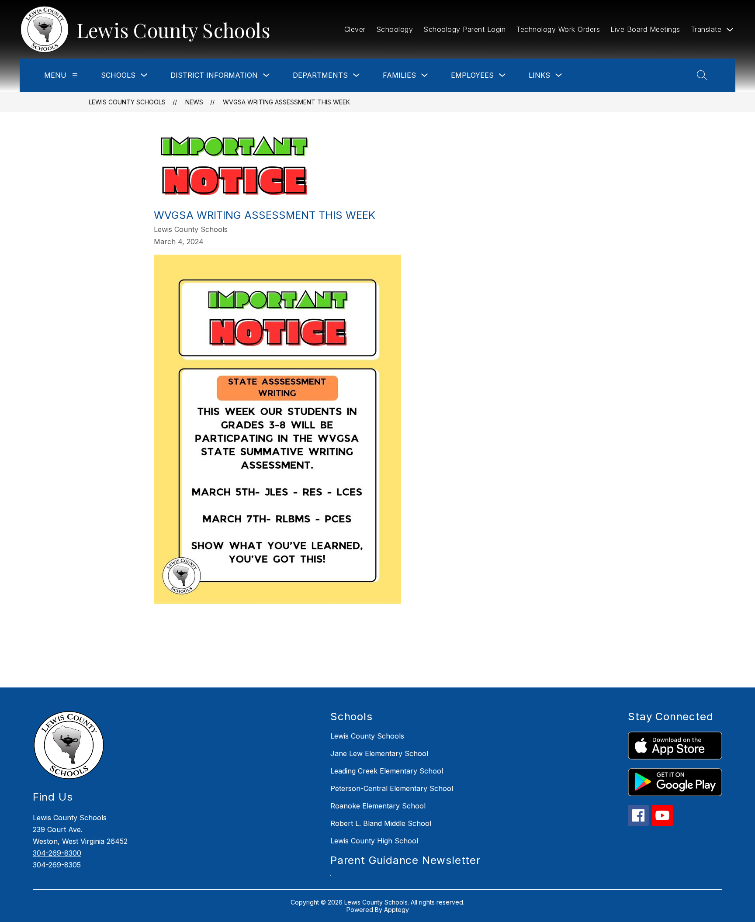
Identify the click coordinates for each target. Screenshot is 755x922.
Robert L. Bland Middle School (380, 823)
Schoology (394, 29)
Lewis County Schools (127, 102)
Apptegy (396, 909)
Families (399, 75)
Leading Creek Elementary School (386, 771)
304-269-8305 (57, 864)
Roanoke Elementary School (378, 805)
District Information (214, 75)
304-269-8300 (57, 853)
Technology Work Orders (558, 29)
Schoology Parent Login (464, 29)
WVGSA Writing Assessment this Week (286, 102)
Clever (355, 29)
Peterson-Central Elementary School (391, 788)
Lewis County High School (374, 840)
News (194, 102)
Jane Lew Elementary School (379, 753)
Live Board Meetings (645, 29)
